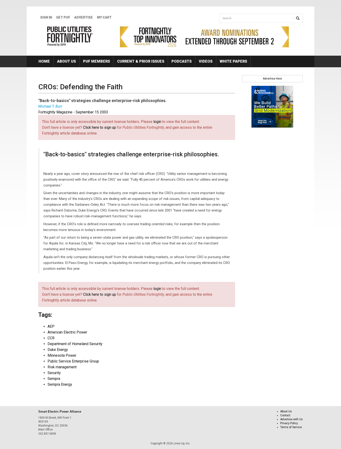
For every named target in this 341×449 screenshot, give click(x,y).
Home (44, 61)
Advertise (83, 17)
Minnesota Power (62, 355)
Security (54, 373)
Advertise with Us (291, 419)
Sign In (46, 17)
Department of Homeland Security (75, 344)
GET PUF (63, 17)
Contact (285, 415)
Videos (205, 61)
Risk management (62, 367)
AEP (51, 326)
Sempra (54, 378)
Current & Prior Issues (140, 61)
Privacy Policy (289, 423)
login (157, 121)
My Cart (104, 17)
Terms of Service (291, 427)
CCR (51, 338)
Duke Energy (58, 349)
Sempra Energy (60, 384)
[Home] (70, 36)
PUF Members (96, 61)
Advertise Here (272, 78)
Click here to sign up (99, 127)
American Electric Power (67, 332)
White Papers (233, 61)
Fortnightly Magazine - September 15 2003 (73, 112)
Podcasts (181, 61)
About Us (66, 61)
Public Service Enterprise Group (73, 361)
